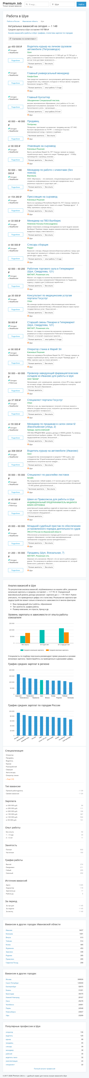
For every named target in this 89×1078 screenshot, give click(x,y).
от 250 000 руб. (44, 808)
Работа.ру (44, 893)
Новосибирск (11, 1012)
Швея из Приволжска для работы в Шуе (50, 499)
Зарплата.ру (44, 891)
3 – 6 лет (44, 837)
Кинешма (9, 934)
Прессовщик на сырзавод (42, 196)
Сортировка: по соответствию (23, 39)
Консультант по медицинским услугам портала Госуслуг (49, 296)
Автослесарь (11, 772)
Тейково (9, 941)
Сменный (44, 873)
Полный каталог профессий (44, 1068)
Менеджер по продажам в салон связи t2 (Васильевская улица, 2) (51, 425)
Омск (8, 1001)
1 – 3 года (44, 835)
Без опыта (44, 832)
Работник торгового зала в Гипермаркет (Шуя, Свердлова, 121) (50, 270)
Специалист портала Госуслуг (45, 399)
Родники (9, 955)
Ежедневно (44, 867)
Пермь (8, 1008)
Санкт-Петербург (12, 983)
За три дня (44, 905)
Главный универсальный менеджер (48, 73)
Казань (8, 990)
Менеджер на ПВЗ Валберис (44, 220)
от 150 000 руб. (44, 814)
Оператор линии (12, 775)
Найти (81, 4)
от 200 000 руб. (44, 811)
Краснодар (10, 994)
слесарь (9, 1046)
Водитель (9, 761)
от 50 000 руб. (44, 820)
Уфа (7, 1015)
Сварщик (9, 769)
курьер (8, 1039)
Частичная (44, 852)
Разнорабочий (11, 766)
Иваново (9, 930)
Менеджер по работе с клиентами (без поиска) (50, 171)
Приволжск (10, 959)
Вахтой (44, 864)
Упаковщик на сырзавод (41, 145)
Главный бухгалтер (38, 97)
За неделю (44, 908)
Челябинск (10, 1004)
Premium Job (12, 4)
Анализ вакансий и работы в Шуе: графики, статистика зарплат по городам (40, 33)
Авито (44, 885)
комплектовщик (11, 1061)
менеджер (10, 1050)
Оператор (9, 755)
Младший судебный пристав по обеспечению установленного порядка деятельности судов (54, 527)
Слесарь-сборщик (37, 244)
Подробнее (15, 60)
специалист (10, 1064)
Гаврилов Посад (12, 962)
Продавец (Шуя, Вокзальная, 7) (45, 552)
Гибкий (44, 870)
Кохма (8, 944)
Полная (44, 849)
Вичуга (8, 937)
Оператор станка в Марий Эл (44, 349)
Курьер (8, 763)
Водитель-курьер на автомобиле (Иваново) (52, 450)
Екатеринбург (11, 986)
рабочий (9, 1053)
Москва (8, 979)
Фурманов (10, 948)
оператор (9, 1032)
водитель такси (11, 1057)
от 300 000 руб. (44, 805)
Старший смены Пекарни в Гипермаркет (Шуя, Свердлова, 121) (51, 323)
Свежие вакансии (44, 793)
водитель (9, 1035)
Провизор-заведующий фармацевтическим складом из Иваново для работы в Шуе (52, 374)
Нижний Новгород (12, 997)
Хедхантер (44, 888)
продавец (9, 1043)
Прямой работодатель (44, 790)
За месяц (44, 911)
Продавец (33, 121)
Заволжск (9, 952)
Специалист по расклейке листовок (48, 474)
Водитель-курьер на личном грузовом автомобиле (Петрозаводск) (49, 47)
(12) (10, 779)
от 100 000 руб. (44, 817)
